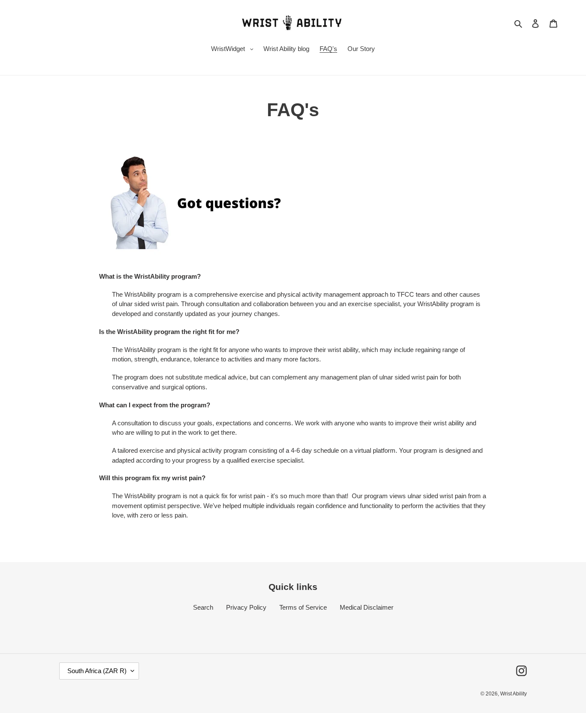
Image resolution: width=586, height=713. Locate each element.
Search (203, 607)
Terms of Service (303, 607)
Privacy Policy (246, 607)
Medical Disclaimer (366, 607)
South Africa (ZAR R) (97, 670)
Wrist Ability (513, 694)
